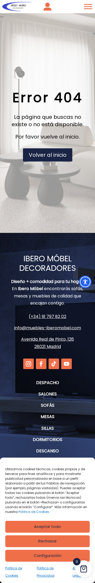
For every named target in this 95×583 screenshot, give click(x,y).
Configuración (47, 555)
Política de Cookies (33, 511)
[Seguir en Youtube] (66, 364)
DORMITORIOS (47, 440)
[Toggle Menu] (88, 6)
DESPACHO (47, 383)
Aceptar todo (47, 526)
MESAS (47, 417)
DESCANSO (47, 451)
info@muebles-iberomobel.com (47, 328)
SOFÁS (47, 405)
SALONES (48, 394)
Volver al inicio (47, 155)
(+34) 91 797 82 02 (47, 316)
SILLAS (47, 428)
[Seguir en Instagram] (28, 364)
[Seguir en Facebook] (41, 364)
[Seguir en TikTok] (54, 364)
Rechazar (47, 541)
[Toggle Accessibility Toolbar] (85, 282)
